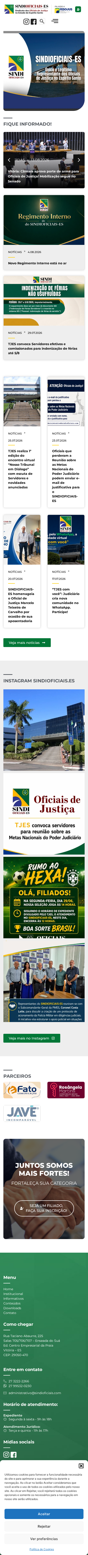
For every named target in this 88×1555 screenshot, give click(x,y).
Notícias (16, 155)
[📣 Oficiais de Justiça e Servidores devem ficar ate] (44, 730)
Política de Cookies (42, 1549)
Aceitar (44, 1514)
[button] (81, 1466)
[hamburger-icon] (55, 21)
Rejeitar (44, 1526)
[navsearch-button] (42, 21)
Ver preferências (44, 1539)
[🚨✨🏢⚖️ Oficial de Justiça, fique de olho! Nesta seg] (44, 814)
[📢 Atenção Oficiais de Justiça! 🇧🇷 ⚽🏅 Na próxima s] (44, 897)
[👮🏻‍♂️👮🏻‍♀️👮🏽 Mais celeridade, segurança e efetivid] (44, 981)
